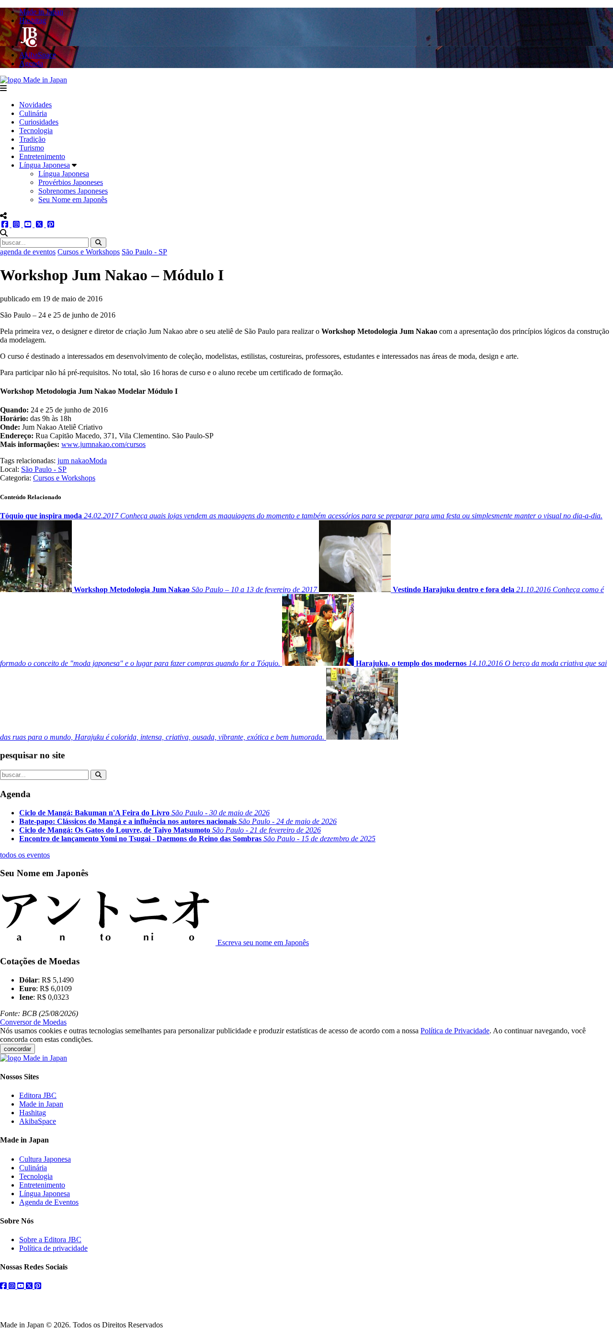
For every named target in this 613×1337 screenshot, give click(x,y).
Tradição (32, 139)
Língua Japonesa (44, 165)
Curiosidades (38, 122)
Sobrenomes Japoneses (73, 191)
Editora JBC (38, 1095)
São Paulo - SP (144, 252)
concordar (17, 1048)
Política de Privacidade (454, 1031)
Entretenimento (42, 156)
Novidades (35, 105)
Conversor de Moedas (33, 1022)
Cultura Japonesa (45, 1159)
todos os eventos (25, 855)
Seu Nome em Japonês (72, 199)
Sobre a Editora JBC (50, 1239)
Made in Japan (41, 1104)
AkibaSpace (37, 1121)
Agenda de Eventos (49, 1202)
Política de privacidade (53, 1248)
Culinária (33, 113)
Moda (98, 461)
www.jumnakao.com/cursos (103, 444)
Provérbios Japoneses (70, 182)
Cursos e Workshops (88, 252)
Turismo (31, 148)
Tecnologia (36, 130)
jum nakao (73, 461)
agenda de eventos (28, 252)
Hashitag (32, 1112)
